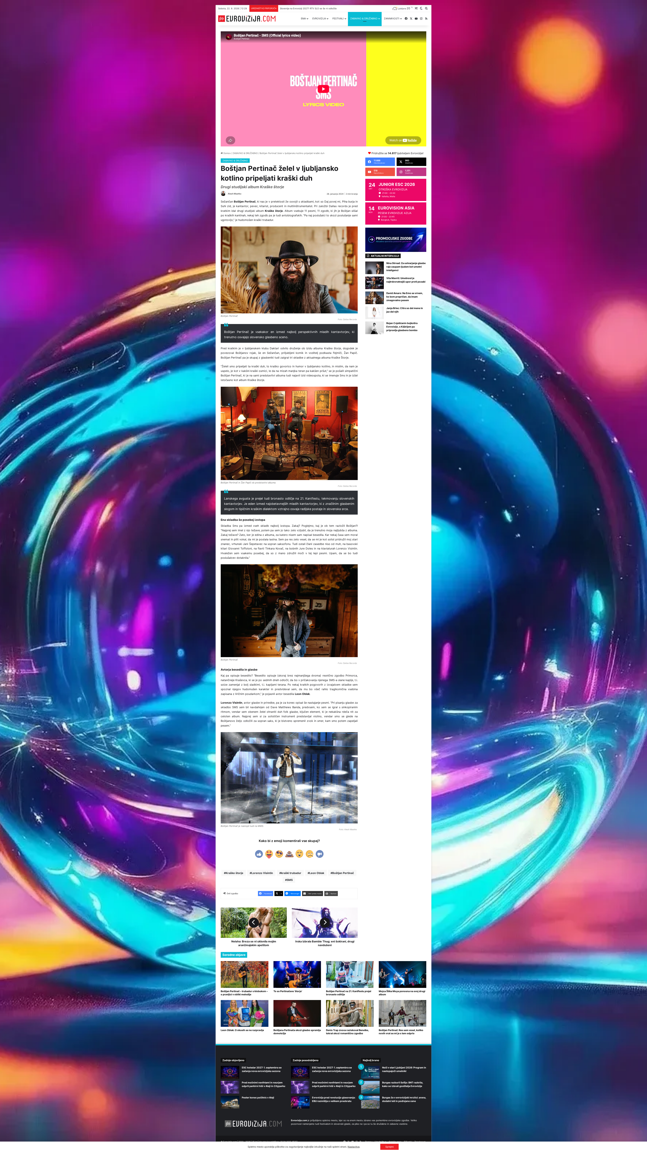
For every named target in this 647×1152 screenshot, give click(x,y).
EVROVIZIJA (319, 18)
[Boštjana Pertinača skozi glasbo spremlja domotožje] (297, 1013)
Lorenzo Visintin (262, 873)
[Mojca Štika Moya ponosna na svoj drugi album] (402, 974)
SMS (290, 880)
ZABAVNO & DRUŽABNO (363, 18)
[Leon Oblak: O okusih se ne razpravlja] (244, 1013)
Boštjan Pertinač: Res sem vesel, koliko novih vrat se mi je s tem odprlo (401, 1032)
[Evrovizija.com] (246, 18)
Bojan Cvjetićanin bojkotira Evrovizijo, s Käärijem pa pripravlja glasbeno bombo (402, 327)
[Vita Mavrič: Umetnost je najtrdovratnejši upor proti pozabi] (374, 283)
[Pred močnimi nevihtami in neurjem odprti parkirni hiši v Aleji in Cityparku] (230, 1087)
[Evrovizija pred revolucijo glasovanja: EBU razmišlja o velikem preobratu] (300, 1102)
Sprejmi (389, 1146)
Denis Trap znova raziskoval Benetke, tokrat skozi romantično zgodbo (347, 1032)
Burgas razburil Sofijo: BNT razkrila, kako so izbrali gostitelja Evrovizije (316, 8)
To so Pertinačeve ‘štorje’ (287, 991)
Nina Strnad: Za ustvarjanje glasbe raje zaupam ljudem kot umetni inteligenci (406, 267)
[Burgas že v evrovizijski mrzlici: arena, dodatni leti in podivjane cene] (370, 1102)
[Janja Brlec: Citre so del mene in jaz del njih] (374, 312)
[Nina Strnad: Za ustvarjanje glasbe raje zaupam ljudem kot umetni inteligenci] (374, 268)
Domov (227, 153)
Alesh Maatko (234, 193)
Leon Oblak (316, 873)
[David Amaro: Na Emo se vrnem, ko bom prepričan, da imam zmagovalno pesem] (374, 297)
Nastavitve (354, 1146)
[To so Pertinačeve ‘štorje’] (297, 974)
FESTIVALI (338, 18)
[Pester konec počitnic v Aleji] (230, 1102)
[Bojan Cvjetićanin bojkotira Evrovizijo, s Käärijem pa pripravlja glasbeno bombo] (374, 327)
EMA (303, 18)
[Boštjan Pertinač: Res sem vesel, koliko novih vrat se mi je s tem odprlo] (402, 1013)
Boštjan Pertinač (343, 873)
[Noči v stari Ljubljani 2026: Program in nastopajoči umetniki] (370, 1072)
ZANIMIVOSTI (391, 18)
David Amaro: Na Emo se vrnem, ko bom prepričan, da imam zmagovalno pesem (404, 297)
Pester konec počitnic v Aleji (258, 1097)
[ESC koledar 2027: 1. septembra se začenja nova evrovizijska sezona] (230, 1072)
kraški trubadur (291, 873)
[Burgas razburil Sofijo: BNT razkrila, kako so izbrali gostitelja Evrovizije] (370, 1087)
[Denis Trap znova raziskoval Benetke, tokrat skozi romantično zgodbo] (350, 1013)
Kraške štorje (234, 873)
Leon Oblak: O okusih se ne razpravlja (242, 1030)
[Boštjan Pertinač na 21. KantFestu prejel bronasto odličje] (350, 974)
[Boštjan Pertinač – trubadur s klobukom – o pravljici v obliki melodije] (244, 974)
